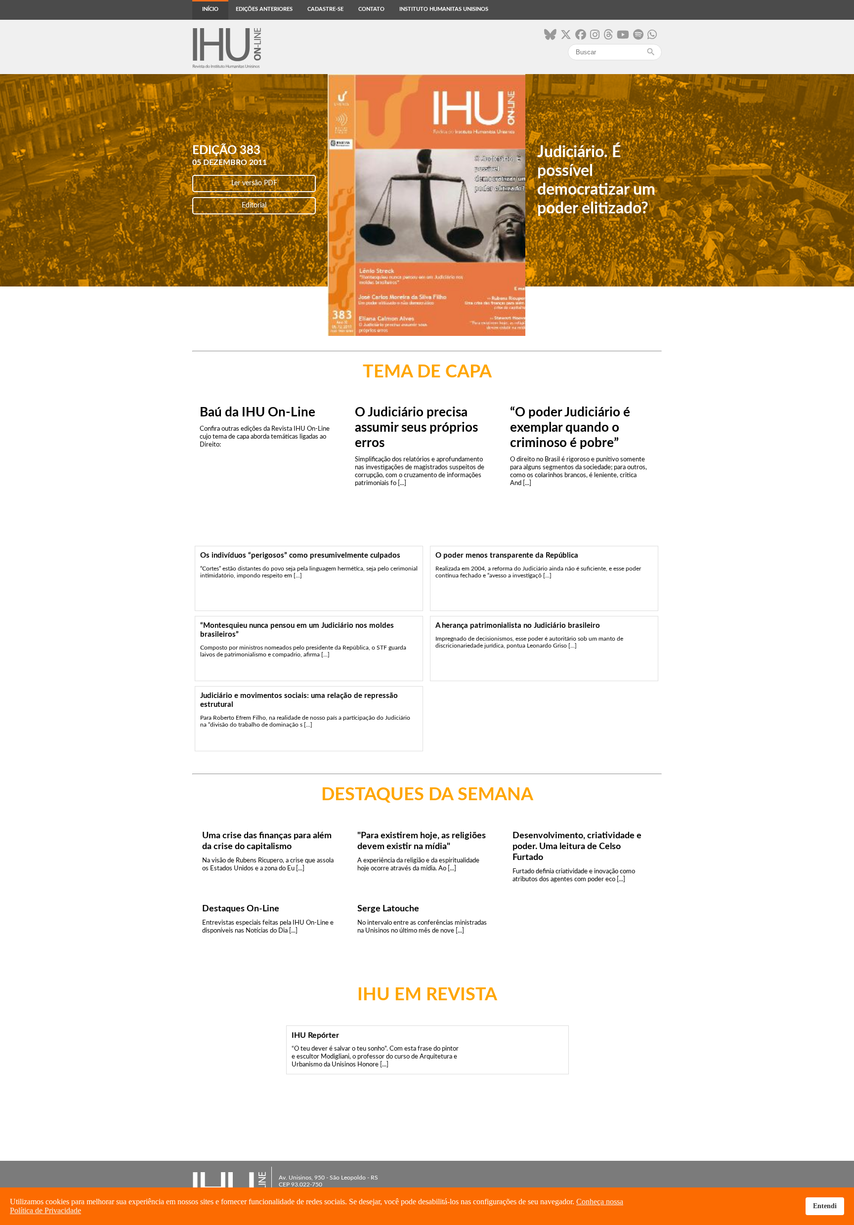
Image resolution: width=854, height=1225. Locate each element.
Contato (371, 9)
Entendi (825, 1206)
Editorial (254, 205)
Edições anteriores (264, 9)
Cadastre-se (325, 9)
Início (210, 9)
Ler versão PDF (254, 183)
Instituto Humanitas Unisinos (443, 9)
